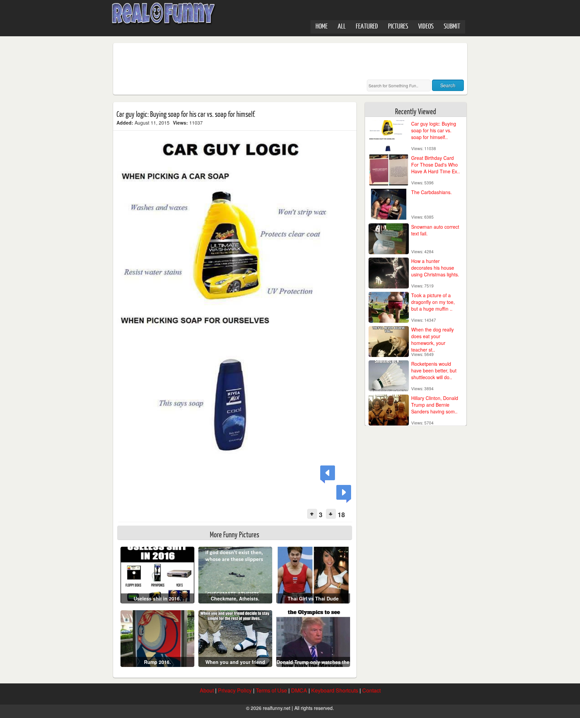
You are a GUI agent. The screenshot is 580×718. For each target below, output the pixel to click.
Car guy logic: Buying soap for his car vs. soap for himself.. (433, 130)
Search (447, 85)
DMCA (299, 690)
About (207, 690)
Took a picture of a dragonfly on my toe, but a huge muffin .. (433, 302)
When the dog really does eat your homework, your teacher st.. (432, 339)
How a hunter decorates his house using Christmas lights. (435, 268)
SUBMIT (452, 25)
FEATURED (367, 25)
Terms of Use (271, 690)
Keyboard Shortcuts (334, 690)
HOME (322, 25)
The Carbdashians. (431, 192)
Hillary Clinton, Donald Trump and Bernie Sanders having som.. (434, 405)
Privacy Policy (235, 690)
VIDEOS (426, 25)
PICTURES (398, 25)
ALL (342, 25)
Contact (371, 690)
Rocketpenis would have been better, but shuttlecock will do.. (433, 370)
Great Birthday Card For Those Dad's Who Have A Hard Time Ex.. (435, 164)
